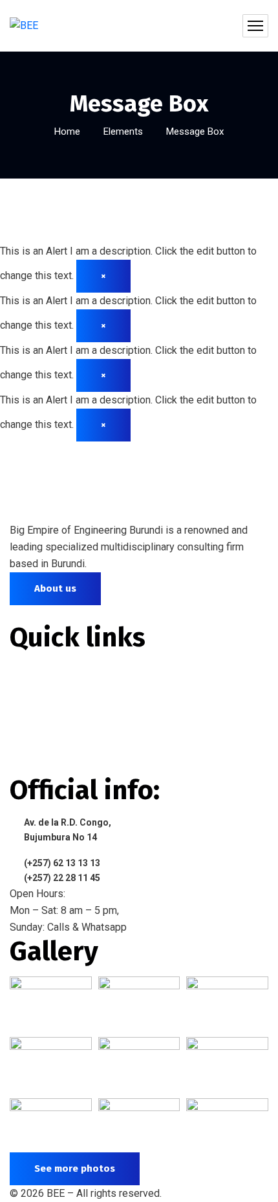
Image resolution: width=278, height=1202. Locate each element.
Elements (123, 131)
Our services (50, 718)
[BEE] (24, 26)
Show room (46, 741)
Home (67, 131)
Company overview (65, 694)
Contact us (45, 765)
